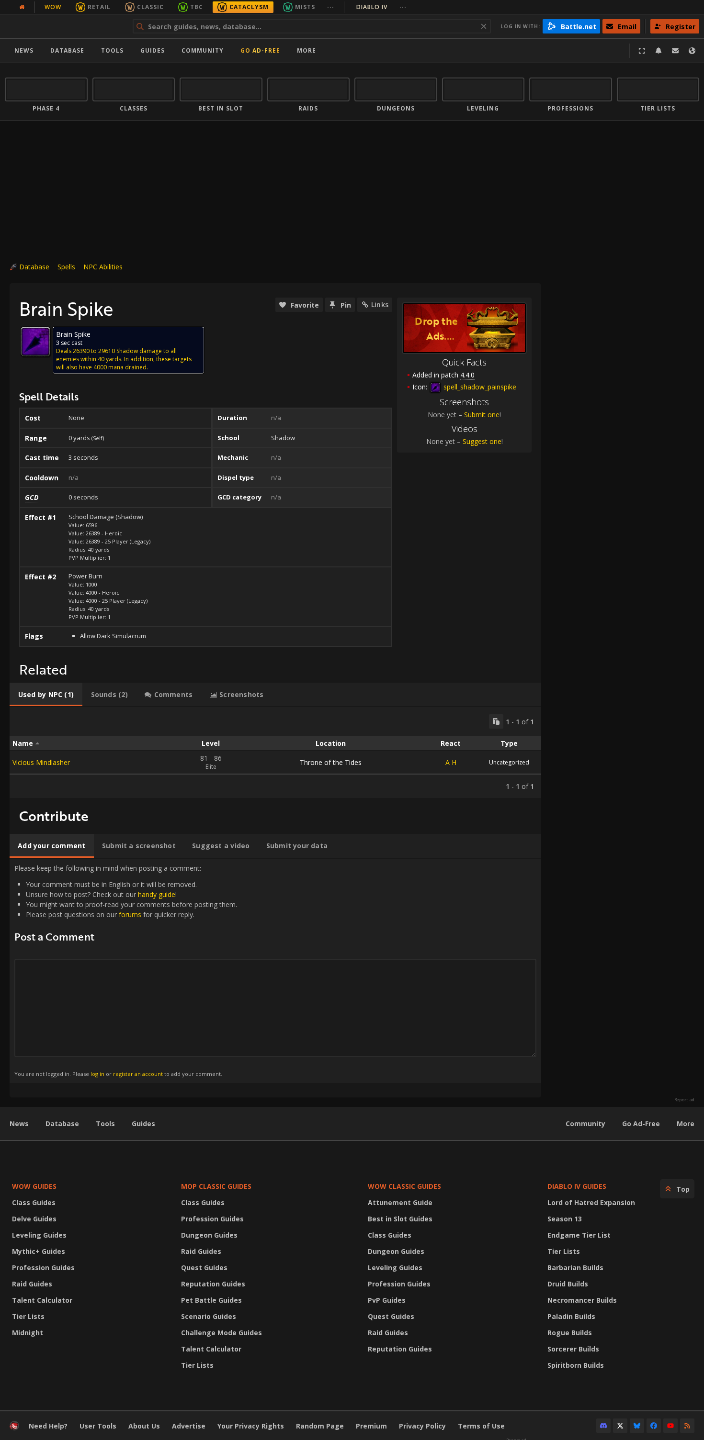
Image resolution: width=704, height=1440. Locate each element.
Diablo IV (381, 7)
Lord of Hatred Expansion (591, 1202)
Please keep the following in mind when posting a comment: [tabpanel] (125, 970)
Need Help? (48, 1425)
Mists (305, 7)
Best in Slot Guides (400, 1218)
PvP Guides (387, 1300)
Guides (152, 50)
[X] (620, 1425)
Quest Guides (204, 1267)
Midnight (27, 1332)
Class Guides (34, 1202)
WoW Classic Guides (404, 1186)
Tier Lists (28, 1316)
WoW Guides (34, 1186)
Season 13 (564, 1218)
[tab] (46, 695)
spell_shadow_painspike (479, 386)
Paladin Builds (571, 1316)
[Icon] (35, 341)
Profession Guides (43, 1267)
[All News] (22, 7)
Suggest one (482, 441)
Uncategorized (509, 762)
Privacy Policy (422, 1425)
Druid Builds (567, 1283)
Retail (99, 7)
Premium (371, 1425)
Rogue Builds (569, 1332)
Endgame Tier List (579, 1235)
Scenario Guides (208, 1316)
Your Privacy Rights (250, 1425)
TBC (196, 7)
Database (67, 50)
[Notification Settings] (658, 51)
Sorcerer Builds (573, 1348)
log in (97, 1073)
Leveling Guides (39, 1235)
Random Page (320, 1425)
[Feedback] (675, 51)
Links (379, 304)
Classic (150, 7)
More (685, 1123)
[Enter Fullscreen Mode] (642, 51)
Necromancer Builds (582, 1300)
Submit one (482, 414)
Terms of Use (481, 1425)
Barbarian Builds (575, 1267)
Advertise (188, 1425)
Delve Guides (34, 1218)
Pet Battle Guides (211, 1300)
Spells (66, 266)
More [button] (306, 50)
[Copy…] (496, 721)
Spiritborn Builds (575, 1365)
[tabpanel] (275, 752)
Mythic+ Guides (38, 1251)
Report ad (684, 1099)
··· (330, 7)
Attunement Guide (400, 1202)
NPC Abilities (103, 266)
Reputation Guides (213, 1283)
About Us (144, 1425)
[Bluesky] (637, 1425)
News (24, 50)
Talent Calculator (42, 1300)
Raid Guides (32, 1283)
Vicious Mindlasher (41, 762)
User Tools (97, 1425)
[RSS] (687, 1425)
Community (203, 50)
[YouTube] (670, 1425)
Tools (105, 1123)
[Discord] (603, 1425)
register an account (138, 1073)
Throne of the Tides (331, 762)
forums (130, 914)
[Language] (692, 51)
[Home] (64, 26)
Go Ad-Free (260, 50)
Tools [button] (112, 50)
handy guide (156, 894)
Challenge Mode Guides (221, 1332)
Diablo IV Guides (576, 1186)
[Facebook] (654, 1425)
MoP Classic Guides (216, 1186)
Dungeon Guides (209, 1235)
